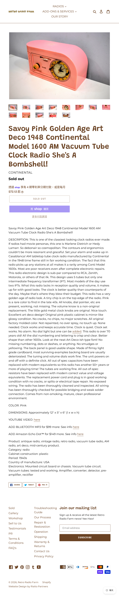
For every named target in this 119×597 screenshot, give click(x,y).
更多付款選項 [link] (39, 216)
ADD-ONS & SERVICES (58, 11)
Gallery (13, 513)
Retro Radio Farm (28, 582)
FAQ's (12, 548)
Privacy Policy (43, 556)
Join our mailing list (78, 508)
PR (11, 533)
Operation (41, 531)
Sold (12, 508)
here (37, 419)
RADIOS (59, 6)
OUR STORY (59, 16)
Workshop (16, 518)
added (76, 331)
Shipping (40, 537)
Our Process (42, 517)
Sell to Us (15, 523)
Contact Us (41, 551)
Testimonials (17, 528)
